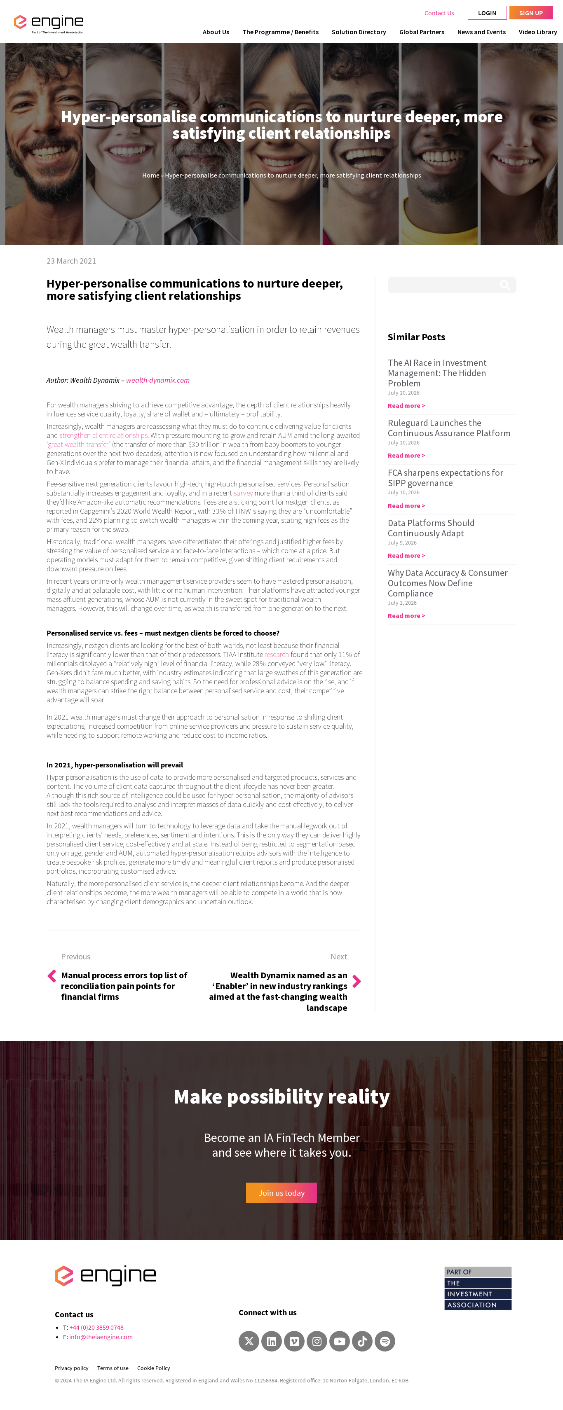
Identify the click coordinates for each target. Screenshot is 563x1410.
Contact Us (439, 13)
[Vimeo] (294, 1341)
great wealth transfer (78, 444)
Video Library (538, 32)
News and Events (481, 32)
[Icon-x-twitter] (249, 1341)
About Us (216, 32)
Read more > (406, 405)
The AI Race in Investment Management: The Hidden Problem (437, 373)
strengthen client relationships (103, 435)
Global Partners (421, 32)
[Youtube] (339, 1341)
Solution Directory (359, 32)
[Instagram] (317, 1341)
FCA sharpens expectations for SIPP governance (445, 478)
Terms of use (113, 1368)
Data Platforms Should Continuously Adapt (431, 528)
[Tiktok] (362, 1341)
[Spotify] (385, 1341)
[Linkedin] (271, 1341)
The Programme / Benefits (280, 32)
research (277, 654)
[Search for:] (452, 285)
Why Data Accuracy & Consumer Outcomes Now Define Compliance (448, 583)
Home (151, 175)
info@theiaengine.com (101, 1337)
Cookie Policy (153, 1368)
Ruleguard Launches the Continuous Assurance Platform (449, 428)
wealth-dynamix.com (158, 380)
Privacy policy (72, 1368)
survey (243, 493)
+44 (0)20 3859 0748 (97, 1327)
